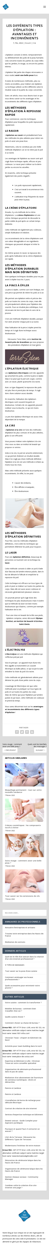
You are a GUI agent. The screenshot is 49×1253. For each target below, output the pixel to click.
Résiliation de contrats (15, 942)
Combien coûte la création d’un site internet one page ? (20, 1186)
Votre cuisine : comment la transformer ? (23, 1002)
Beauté (28, 43)
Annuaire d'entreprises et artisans (20, 927)
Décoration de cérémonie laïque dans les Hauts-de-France (23, 1161)
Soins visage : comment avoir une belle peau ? (23, 861)
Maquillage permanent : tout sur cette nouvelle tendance (23, 791)
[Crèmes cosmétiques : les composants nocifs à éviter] (24, 810)
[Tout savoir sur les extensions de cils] (24, 880)
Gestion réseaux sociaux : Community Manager (21, 1178)
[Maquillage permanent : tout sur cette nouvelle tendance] (24, 774)
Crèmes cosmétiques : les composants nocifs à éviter (23, 826)
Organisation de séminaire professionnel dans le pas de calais (23, 1070)
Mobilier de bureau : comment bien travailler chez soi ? (20, 1009)
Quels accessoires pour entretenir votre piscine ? (22, 986)
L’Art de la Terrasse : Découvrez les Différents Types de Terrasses (20, 1138)
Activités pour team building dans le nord (23, 1046)
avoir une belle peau (24, 75)
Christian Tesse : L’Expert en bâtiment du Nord (23, 1039)
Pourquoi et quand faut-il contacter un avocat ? (22, 1130)
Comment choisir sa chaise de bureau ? (22, 1023)
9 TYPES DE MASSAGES (14, 965)
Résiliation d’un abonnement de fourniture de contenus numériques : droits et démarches (24, 1079)
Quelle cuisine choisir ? (15, 1017)
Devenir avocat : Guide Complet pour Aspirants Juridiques (21, 1121)
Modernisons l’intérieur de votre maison (22, 1145)
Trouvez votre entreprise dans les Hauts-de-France (24, 934)
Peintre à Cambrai (13, 1088)
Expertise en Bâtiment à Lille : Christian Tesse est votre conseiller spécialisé (22, 1062)
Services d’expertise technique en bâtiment (24, 1114)
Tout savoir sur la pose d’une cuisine (21, 971)
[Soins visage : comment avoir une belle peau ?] (24, 845)
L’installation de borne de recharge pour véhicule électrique (22, 1101)
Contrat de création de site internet (21, 1108)
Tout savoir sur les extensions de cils (22, 896)
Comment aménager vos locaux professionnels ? (19, 978)
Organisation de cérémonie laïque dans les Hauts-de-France (24, 1170)
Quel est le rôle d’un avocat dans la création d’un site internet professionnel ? (24, 957)
